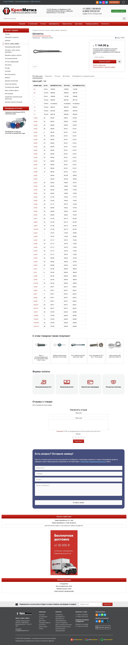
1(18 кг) (46, 103)
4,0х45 (35, 154)
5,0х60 (35, 211)
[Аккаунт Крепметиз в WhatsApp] (102, 615)
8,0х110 (36, 308)
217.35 (52, 197)
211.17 (52, 204)
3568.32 (66, 110)
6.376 (35, 272)
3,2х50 (35, 121)
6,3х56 (35, 258)
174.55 (74, 200)
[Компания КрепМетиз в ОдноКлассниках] (97, 2)
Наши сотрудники (62, 622)
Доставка (66, 76)
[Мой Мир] (102, 621)
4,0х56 (35, 161)
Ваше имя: (79, 413)
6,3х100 (36, 283)
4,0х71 (35, 168)
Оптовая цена (37, 76)
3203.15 (52, 107)
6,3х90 (35, 279)
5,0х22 (35, 179)
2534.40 (66, 114)
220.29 (52, 186)
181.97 (74, 182)
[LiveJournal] (108, 621)
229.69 (66, 125)
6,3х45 (35, 251)
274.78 (52, 312)
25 (44, 121)
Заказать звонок (119, 11)
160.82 (74, 233)
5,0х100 (36, 229)
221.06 (74, 218)
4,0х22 (35, 132)
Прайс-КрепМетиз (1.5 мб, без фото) (64, 523)
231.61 (66, 128)
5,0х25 (35, 182)
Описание (48, 76)
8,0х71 (35, 294)
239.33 (66, 118)
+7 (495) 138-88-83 (8, 1)
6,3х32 (35, 240)
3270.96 (75, 110)
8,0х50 (35, 287)
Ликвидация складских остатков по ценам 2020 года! (13, 132)
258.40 (52, 125)
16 (44, 319)
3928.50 (52, 93)
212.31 (74, 128)
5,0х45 (35, 200)
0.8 (34, 89)
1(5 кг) (46, 89)
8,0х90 (35, 301)
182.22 (66, 207)
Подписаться (107, 604)
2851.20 (52, 114)
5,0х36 (35, 193)
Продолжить (78, 441)
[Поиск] (124, 18)
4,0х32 (35, 143)
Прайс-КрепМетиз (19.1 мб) (64, 520)
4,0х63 (35, 164)
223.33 (52, 182)
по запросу (53, 103)
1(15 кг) (46, 93)
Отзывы (57, 76)
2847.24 (66, 107)
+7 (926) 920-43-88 (82, 626)
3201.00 (75, 93)
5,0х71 (35, 218)
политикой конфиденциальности (93, 462)
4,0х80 (35, 172)
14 (44, 254)
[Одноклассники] (99, 621)
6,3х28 (35, 236)
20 (44, 118)
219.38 (74, 118)
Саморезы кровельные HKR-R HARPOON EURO (13, 113)
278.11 (52, 287)
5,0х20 (35, 175)
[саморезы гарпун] (14, 122)
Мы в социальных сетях (64, 624)
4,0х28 (35, 139)
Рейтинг (78, 434)
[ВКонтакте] (97, 621)
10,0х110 (36, 326)
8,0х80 (35, 297)
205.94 (66, 269)
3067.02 (66, 100)
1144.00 (75, 89)
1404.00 (52, 89)
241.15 (66, 218)
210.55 (74, 125)
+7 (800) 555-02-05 (82, 616)
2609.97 (75, 107)
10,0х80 (36, 315)
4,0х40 (35, 150)
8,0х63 (35, 290)
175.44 (66, 233)
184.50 (74, 175)
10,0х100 (36, 322)
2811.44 (75, 100)
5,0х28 (35, 186)
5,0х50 (35, 204)
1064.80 (75, 96)
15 (44, 136)
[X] (105, 621)
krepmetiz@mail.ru (24, 1)
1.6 (34, 114)
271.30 (52, 218)
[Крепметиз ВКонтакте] (100, 2)
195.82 (66, 186)
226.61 (74, 287)
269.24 (52, 118)
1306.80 (52, 96)
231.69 (52, 269)
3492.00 (66, 93)
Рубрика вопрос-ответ (63, 626)
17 (44, 301)
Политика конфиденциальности (22, 629)
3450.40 (52, 100)
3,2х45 (35, 118)
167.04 (74, 207)
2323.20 (75, 114)
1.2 (34, 107)
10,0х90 (36, 319)
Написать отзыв (47, 38)
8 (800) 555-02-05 (35, 1)
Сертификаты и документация (83, 76)
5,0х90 (35, 225)
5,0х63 (35, 215)
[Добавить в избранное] (123, 2)
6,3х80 (35, 276)
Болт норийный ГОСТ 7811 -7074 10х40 (96, 356)
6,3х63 (35, 265)
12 (44, 290)
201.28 (66, 175)
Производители (61, 620)
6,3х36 (35, 243)
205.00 (52, 207)
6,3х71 (35, 269)
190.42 (66, 200)
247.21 (66, 287)
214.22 (52, 200)
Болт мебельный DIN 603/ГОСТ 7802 (78, 356)
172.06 (74, 204)
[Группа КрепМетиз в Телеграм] (105, 615)
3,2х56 (35, 125)
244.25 (66, 312)
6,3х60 (35, 261)
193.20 (66, 197)
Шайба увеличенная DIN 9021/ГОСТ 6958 (59, 356)
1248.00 (66, 89)
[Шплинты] (35, 66)
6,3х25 (35, 233)
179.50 (74, 186)
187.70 (66, 204)
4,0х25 (35, 136)
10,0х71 (36, 312)
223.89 (74, 312)
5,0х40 (35, 197)
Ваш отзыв (79, 418)
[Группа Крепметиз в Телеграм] (106, 2)
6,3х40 (35, 247)
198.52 (66, 182)
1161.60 (66, 96)
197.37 (52, 233)
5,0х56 (35, 207)
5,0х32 (35, 190)
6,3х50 (35, 254)
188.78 (74, 269)
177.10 (74, 197)
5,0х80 (35, 222)
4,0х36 (35, 146)
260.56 (52, 128)
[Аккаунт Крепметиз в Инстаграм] (103, 2)
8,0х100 (36, 304)
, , (59, 11)
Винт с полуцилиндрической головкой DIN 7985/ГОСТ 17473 (41, 358)
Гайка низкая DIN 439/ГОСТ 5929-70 (115, 356)
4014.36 (52, 110)
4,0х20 (35, 128)
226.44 (52, 175)
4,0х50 (35, 157)
